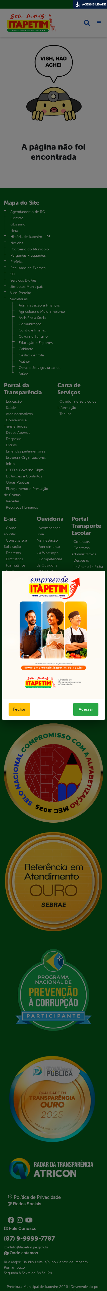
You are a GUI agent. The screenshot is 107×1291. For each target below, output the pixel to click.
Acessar (86, 709)
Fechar (19, 709)
